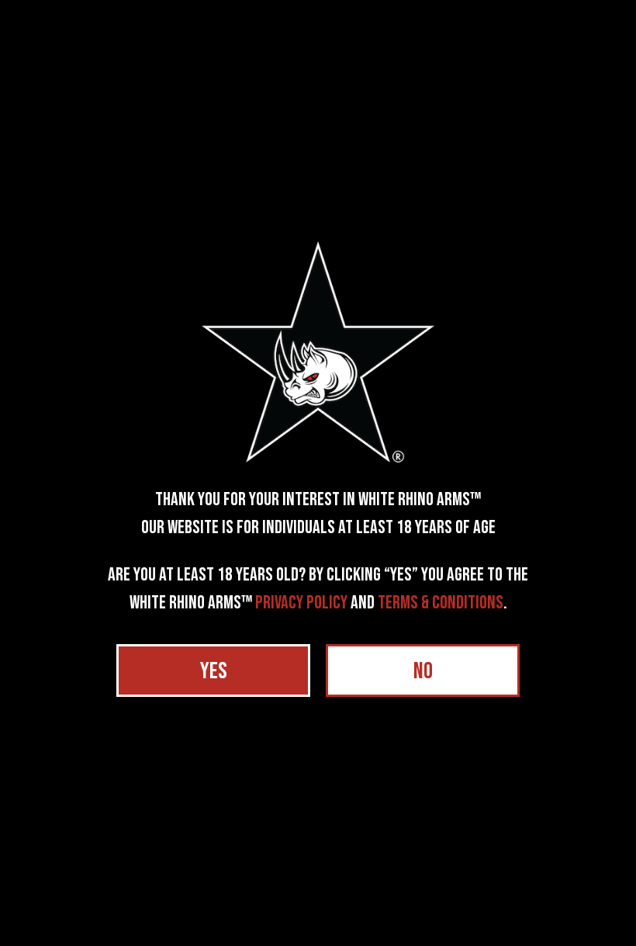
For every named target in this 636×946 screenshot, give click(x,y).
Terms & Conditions (440, 602)
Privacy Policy (301, 602)
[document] (318, 473)
